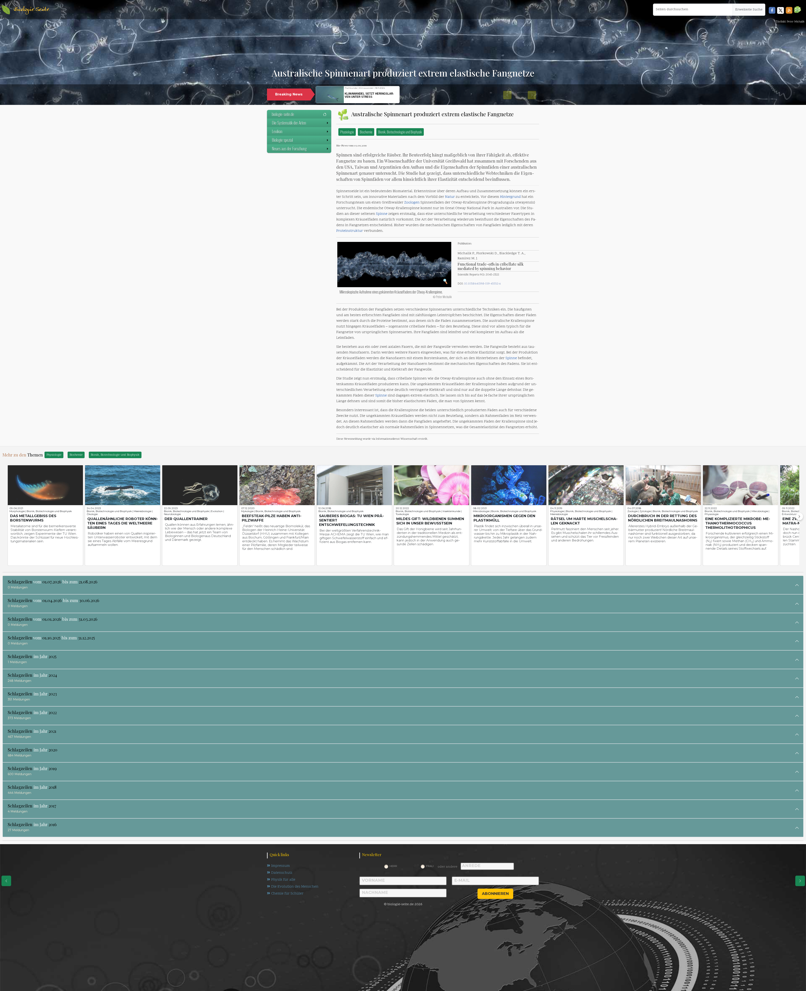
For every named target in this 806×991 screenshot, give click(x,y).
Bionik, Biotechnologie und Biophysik (400, 131)
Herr (393, 866)
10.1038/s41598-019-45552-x (482, 284)
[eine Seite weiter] (800, 881)
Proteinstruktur (349, 230)
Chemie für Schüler (287, 893)
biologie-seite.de (283, 114)
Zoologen (412, 202)
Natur (450, 197)
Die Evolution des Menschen (294, 886)
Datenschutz (281, 872)
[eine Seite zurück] (6, 881)
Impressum (280, 865)
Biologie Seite (31, 9)
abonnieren (495, 893)
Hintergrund (510, 197)
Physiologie (347, 131)
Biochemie (366, 131)
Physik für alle (283, 879)
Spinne (381, 213)
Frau (430, 866)
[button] (797, 9)
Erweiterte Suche (749, 9)
